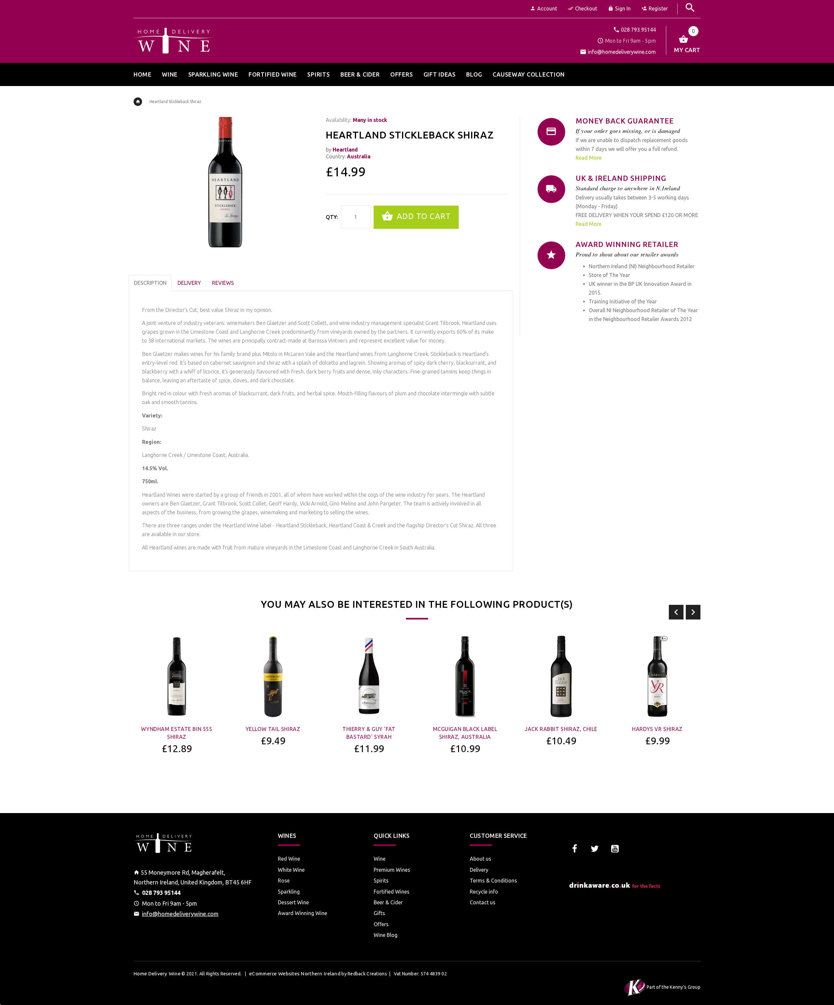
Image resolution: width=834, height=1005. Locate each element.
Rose (284, 880)
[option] (177, 712)
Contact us (483, 902)
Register (658, 8)
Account (547, 8)
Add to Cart (423, 216)
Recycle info (484, 892)
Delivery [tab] (189, 283)
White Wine (291, 870)
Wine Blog (385, 935)
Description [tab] (150, 283)
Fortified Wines (392, 892)
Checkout (586, 8)
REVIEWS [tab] (223, 283)
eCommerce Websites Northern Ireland (294, 973)
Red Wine (289, 859)
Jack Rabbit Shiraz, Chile (561, 729)
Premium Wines (392, 870)
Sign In (623, 8)
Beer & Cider (388, 902)
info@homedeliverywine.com (622, 52)
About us (480, 859)
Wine (379, 859)
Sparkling (289, 892)
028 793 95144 (638, 30)
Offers (381, 924)
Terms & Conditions (493, 880)
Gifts (379, 913)
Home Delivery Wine (157, 973)
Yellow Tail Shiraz (273, 729)
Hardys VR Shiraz (657, 729)
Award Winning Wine (302, 913)
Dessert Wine (293, 902)
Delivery (479, 870)
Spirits (381, 880)
